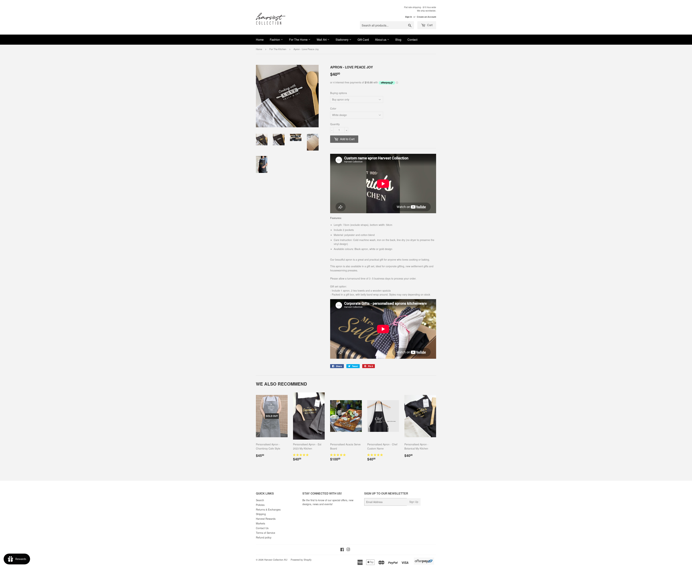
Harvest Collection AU (275, 559)
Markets (260, 523)
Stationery (342, 39)
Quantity (335, 124)
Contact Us (262, 528)
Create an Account (426, 16)
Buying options (338, 93)
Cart (429, 25)
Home (260, 39)
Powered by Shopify (301, 559)
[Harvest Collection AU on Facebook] (342, 550)
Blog (398, 39)
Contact (412, 39)
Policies (260, 505)
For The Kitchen (277, 49)
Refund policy (263, 537)
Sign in (408, 16)
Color (333, 108)
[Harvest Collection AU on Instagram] (348, 550)
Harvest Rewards (266, 518)
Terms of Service (265, 533)
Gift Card (363, 39)
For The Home (298, 39)
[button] (301, 455)
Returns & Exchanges (268, 509)
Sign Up (413, 502)
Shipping (261, 514)
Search (260, 500)
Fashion (275, 39)
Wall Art (322, 39)
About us (381, 39)
